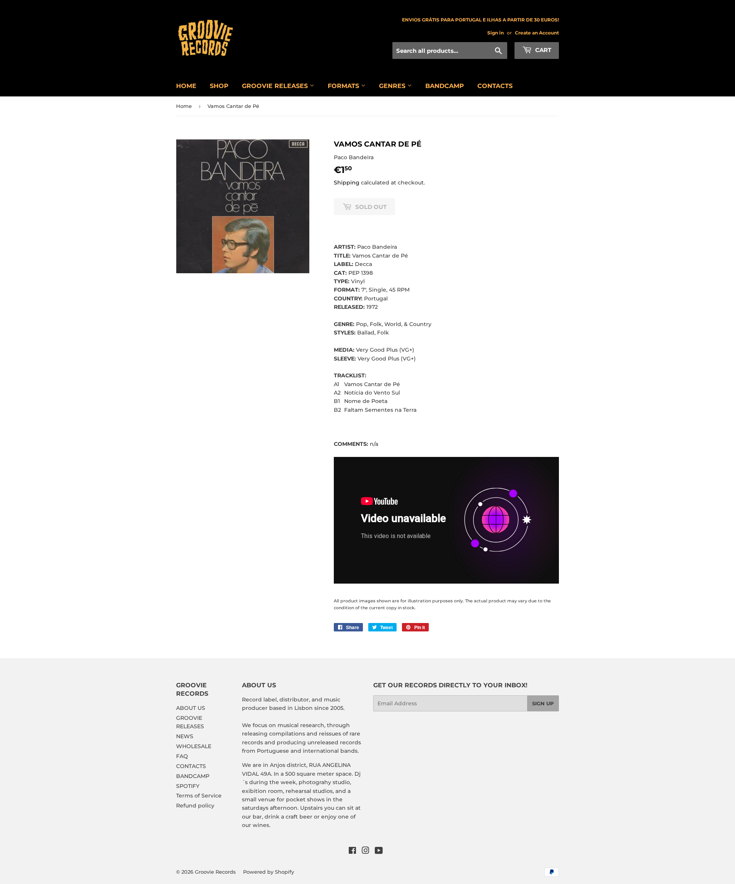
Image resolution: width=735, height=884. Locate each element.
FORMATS (344, 86)
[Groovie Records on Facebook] (352, 851)
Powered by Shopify (268, 872)
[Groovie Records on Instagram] (365, 851)
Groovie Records (215, 872)
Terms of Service (199, 795)
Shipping (346, 182)
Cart (542, 50)
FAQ (182, 756)
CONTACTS (495, 86)
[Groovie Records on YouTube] (379, 851)
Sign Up (543, 703)
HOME (186, 86)
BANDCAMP (444, 86)
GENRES (393, 86)
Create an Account (537, 33)
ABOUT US (190, 708)
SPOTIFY (187, 786)
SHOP (219, 86)
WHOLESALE (193, 746)
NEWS (184, 736)
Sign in (495, 33)
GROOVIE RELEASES (276, 86)
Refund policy (195, 805)
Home (184, 106)
